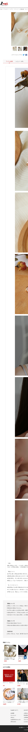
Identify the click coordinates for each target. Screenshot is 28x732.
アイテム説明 (9, 61)
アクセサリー (6, 9)
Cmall (1, 9)
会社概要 (12, 713)
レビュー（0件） (20, 61)
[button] (3, 650)
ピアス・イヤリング (14, 9)
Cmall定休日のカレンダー (16, 719)
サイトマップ (13, 715)
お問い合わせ (13, 721)
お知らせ (12, 717)
